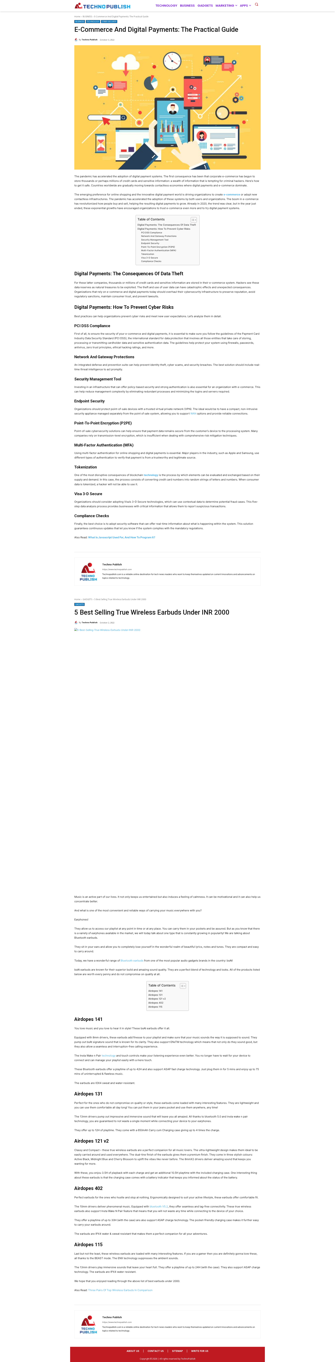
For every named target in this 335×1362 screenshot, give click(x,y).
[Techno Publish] (76, 39)
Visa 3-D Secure (149, 257)
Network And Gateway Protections (159, 236)
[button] (256, 4)
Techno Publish (90, 39)
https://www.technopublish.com (117, 569)
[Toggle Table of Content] (192, 220)
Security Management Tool (154, 239)
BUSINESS (87, 16)
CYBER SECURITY (109, 21)
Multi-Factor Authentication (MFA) (158, 250)
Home (77, 16)
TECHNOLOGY (93, 21)
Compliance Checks (151, 261)
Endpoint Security (150, 243)
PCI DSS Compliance (151, 232)
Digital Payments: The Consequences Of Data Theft (166, 224)
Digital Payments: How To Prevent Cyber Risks (163, 228)
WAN (193, 413)
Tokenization (147, 254)
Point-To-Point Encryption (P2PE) (158, 247)
